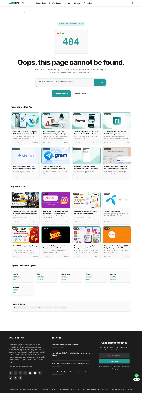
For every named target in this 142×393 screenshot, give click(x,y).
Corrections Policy (103, 389)
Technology (88, 3)
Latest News (41, 3)
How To (26, 307)
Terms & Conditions (118, 389)
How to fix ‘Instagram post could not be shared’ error (70, 363)
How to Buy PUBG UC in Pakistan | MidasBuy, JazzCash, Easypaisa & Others (25, 213)
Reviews (77, 3)
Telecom (48, 307)
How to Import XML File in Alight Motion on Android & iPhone (71, 354)
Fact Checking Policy (89, 389)
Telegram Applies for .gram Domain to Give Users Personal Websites (54, 168)
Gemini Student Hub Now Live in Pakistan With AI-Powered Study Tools (24, 168)
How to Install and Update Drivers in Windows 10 (69, 372)
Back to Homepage (61, 94)
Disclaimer (130, 389)
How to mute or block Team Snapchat (65, 344)
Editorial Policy (75, 389)
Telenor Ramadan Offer (112, 211)
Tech (32, 307)
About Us (45, 389)
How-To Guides (55, 3)
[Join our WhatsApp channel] (137, 376)
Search (99, 82)
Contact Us (54, 389)
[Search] (132, 3)
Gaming (67, 3)
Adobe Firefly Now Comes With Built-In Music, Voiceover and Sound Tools (115, 134)
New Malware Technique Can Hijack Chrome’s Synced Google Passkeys (54, 134)
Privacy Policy (112, 369)
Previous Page (81, 93)
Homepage (17, 307)
